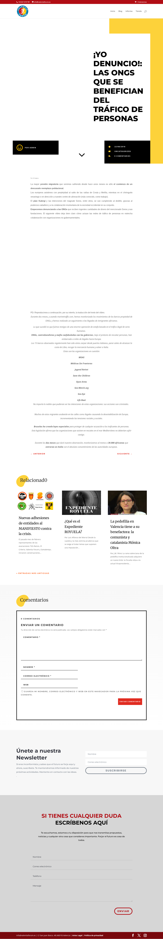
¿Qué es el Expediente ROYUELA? (74, 526)
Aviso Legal (77, 935)
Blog (120, 11)
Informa (129, 11)
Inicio (112, 11)
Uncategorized (122, 151)
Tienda (139, 11)
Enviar (123, 911)
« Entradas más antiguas (32, 573)
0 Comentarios (122, 156)
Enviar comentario (130, 701)
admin (33, 148)
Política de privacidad (93, 935)
